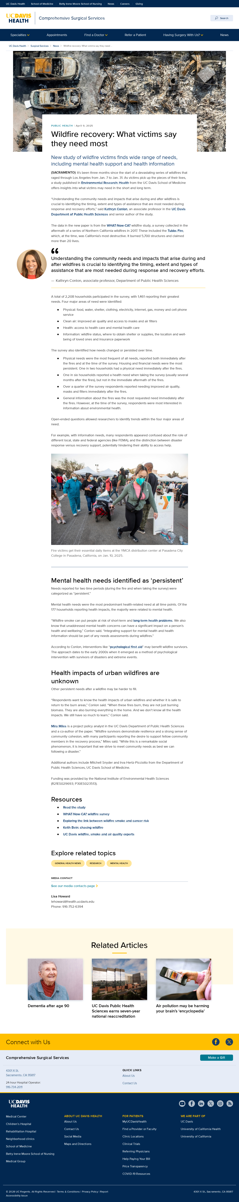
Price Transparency (135, 1166)
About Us (128, 1075)
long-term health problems (153, 620)
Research (95, 863)
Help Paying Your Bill (136, 1159)
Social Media (72, 1136)
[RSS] (228, 1103)
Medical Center (16, 1116)
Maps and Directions (77, 1144)
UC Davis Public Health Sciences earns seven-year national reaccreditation (116, 1011)
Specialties (18, 34)
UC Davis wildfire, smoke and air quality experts (98, 834)
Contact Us (71, 1129)
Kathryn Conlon (115, 209)
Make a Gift (216, 1057)
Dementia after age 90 (48, 1006)
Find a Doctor (94, 34)
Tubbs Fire (175, 230)
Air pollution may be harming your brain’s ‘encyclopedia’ (182, 1008)
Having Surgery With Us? (181, 34)
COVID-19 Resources (136, 1174)
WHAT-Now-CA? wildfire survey (86, 814)
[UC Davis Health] (19, 1103)
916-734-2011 (14, 1087)
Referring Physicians (136, 1151)
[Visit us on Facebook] (190, 1103)
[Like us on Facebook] (216, 1042)
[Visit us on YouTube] (182, 1103)
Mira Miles (58, 726)
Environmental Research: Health (105, 182)
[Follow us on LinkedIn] (199, 1103)
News (111, 4)
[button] (20, 35)
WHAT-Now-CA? (119, 225)
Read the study (74, 807)
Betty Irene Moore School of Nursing (80, 4)
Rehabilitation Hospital (21, 1131)
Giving (139, 4)
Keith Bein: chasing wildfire (83, 827)
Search (223, 18)
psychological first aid (126, 646)
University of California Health (201, 1129)
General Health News (68, 863)
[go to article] (55, 979)
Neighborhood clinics (20, 1139)
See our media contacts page (73, 885)
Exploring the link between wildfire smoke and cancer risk (106, 820)
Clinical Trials (131, 1144)
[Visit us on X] (209, 1103)
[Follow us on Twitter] (229, 1042)
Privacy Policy (90, 1191)
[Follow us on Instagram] (219, 1103)
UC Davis (187, 1121)
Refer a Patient (135, 34)
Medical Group (15, 1161)
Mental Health (119, 863)
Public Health (62, 125)
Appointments (57, 34)
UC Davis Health (15, 4)
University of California (196, 1136)
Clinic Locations (133, 1136)
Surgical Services (40, 46)
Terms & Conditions (68, 1191)
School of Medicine (42, 4)
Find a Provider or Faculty (139, 1129)
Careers (125, 4)
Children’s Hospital (18, 1124)
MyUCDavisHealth (134, 1121)
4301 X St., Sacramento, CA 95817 (213, 1191)
